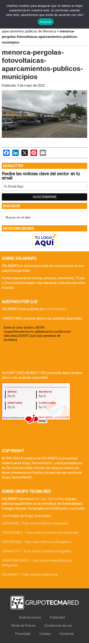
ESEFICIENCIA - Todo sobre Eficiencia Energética (36, 542)
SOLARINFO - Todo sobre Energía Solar (30, 574)
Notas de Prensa (23, 625)
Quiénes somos (30, 617)
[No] (83, 14)
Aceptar (46, 22)
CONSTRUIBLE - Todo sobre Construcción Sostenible (40, 532)
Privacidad (22, 634)
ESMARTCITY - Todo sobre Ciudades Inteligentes (36, 551)
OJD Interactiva (56, 309)
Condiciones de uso (58, 625)
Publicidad (57, 617)
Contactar (67, 634)
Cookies (45, 634)
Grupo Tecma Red (50, 499)
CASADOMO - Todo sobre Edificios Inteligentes (35, 523)
